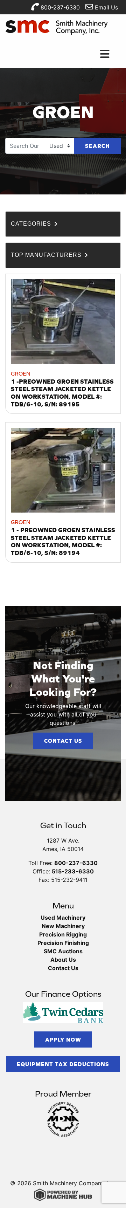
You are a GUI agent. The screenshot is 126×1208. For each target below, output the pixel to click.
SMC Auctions (63, 951)
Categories (32, 224)
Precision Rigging (63, 934)
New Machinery (63, 925)
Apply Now (63, 1039)
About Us (63, 959)
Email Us (105, 7)
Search (97, 146)
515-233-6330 (73, 871)
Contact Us (63, 740)
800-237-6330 (59, 7)
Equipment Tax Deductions (63, 1064)
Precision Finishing (63, 942)
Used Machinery (63, 917)
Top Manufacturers (47, 255)
